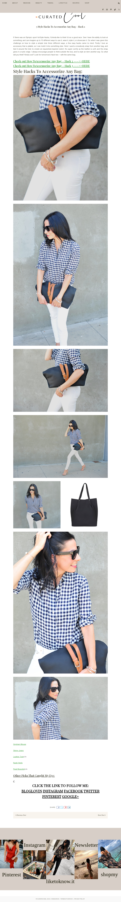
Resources (55, 899)
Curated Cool (42, 899)
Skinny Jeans (18, 751)
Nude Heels (18, 763)
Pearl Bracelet (18, 769)
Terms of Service (67, 899)
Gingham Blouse (19, 744)
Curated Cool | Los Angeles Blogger (60, 16)
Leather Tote (18, 757)
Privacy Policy (79, 899)
